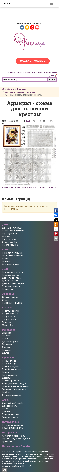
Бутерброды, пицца (11, 369)
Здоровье (8, 293)
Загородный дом (10, 417)
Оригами (6, 347)
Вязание (6, 336)
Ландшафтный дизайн (12, 403)
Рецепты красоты (10, 311)
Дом (5, 224)
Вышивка (22, 89)
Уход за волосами (10, 314)
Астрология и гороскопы (13, 436)
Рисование (7, 344)
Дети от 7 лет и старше (13, 283)
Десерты (6, 378)
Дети (5, 268)
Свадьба (6, 261)
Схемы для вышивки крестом (20, 92)
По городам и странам (12, 425)
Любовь (6, 258)
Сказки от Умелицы (32, 61)
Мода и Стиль (8, 325)
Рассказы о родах (10, 275)
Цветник (6, 411)
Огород (5, 409)
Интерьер (6, 236)
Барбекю (6, 392)
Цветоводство (9, 239)
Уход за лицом (9, 319)
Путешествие (10, 421)
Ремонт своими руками (13, 231)
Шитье (5, 338)
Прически (6, 322)
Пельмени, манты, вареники (15, 386)
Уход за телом (9, 316)
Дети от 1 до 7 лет (10, 280)
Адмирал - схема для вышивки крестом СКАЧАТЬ (29, 187)
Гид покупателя (9, 233)
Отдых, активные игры (12, 428)
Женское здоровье (11, 297)
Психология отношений (13, 253)
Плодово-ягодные (10, 414)
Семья (6, 249)
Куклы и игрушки (10, 341)
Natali (28, 121)
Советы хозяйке (9, 242)
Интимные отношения (12, 256)
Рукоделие (8, 329)
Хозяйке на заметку (11, 395)
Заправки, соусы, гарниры (14, 389)
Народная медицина (12, 303)
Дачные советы (9, 406)
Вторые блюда (9, 364)
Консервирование (10, 381)
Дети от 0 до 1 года (11, 278)
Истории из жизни (10, 264)
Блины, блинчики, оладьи (14, 383)
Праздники (7, 441)
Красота (7, 307)
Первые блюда (9, 361)
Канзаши (6, 350)
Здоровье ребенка (11, 286)
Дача (5, 399)
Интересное (9, 432)
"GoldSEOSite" (25, 466)
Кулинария (8, 357)
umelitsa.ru (29, 461)
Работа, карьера (10, 245)
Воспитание (7, 289)
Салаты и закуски (10, 366)
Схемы (10, 89)
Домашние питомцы (12, 228)
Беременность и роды (12, 272)
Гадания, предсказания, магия (16, 439)
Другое (5, 353)
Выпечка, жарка (9, 375)
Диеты (5, 300)
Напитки (6, 372)
